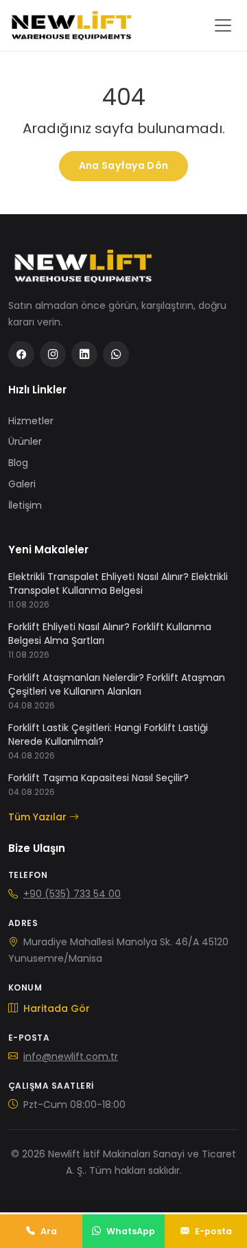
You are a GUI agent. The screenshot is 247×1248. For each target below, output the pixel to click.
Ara (48, 1231)
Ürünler (25, 441)
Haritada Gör (55, 1008)
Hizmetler (31, 421)
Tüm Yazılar (37, 817)
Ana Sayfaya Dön (123, 165)
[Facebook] (21, 354)
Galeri (22, 484)
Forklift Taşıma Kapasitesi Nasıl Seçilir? (98, 778)
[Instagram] (53, 354)
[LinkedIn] (84, 354)
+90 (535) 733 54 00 (72, 894)
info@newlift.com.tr (70, 1056)
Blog (18, 463)
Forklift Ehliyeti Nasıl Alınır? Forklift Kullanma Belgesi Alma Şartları (109, 633)
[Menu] (223, 25)
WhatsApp (130, 1231)
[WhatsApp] (116, 354)
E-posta (213, 1231)
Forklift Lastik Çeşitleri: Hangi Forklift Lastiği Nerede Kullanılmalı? (108, 734)
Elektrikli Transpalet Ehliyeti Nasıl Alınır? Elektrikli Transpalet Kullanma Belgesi (118, 583)
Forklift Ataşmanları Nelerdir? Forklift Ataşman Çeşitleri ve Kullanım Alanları (116, 684)
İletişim (25, 505)
